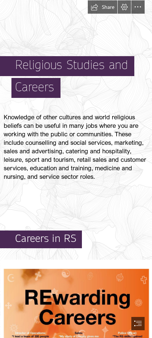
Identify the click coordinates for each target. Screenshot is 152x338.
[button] (102, 7)
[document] (76, 169)
